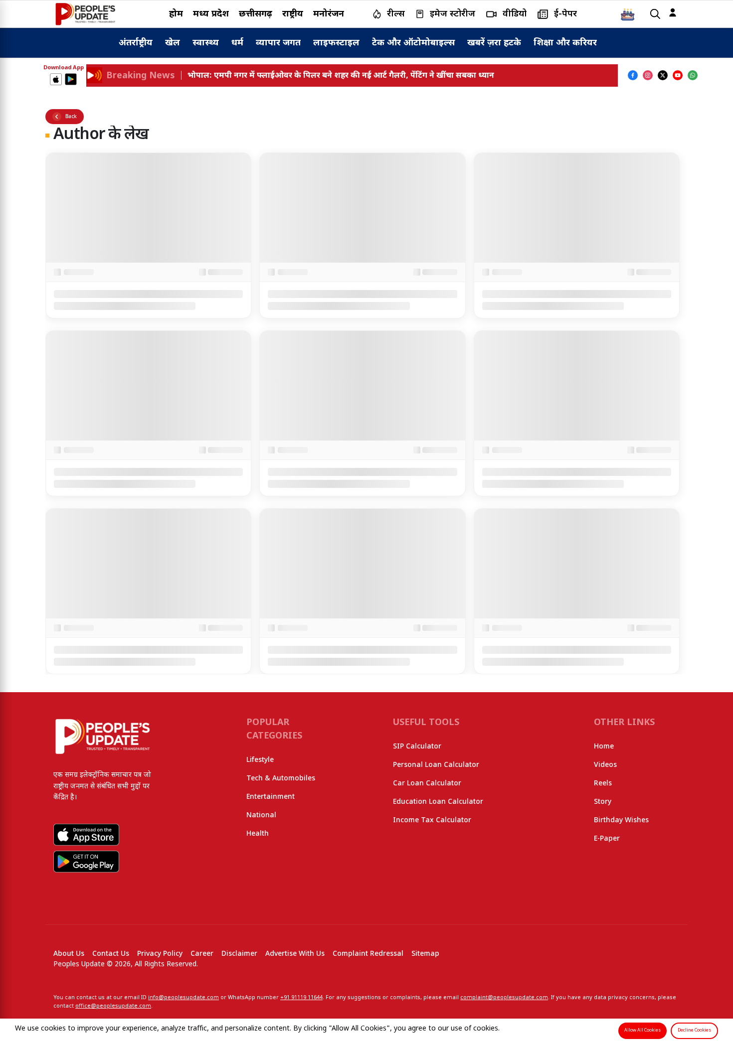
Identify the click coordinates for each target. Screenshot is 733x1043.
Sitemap (425, 954)
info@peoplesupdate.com (183, 997)
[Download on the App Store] (56, 79)
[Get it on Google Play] (71, 79)
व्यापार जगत (278, 43)
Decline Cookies (694, 1031)
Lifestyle (260, 760)
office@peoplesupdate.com (113, 1006)
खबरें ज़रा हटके (494, 43)
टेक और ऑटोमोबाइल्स (413, 43)
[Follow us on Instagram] (648, 75)
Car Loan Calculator (427, 783)
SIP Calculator (417, 746)
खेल (172, 43)
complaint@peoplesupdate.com (504, 997)
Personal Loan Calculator (436, 765)
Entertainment (270, 797)
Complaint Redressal (368, 954)
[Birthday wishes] (627, 13)
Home (604, 746)
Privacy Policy (160, 954)
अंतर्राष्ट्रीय (136, 43)
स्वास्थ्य (205, 43)
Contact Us (110, 954)
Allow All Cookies (642, 1031)
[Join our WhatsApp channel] (693, 75)
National (261, 815)
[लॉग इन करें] (673, 12)
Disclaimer (239, 954)
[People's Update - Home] (85, 13)
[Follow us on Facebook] (633, 75)
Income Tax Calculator (432, 820)
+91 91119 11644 (301, 997)
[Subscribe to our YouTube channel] (678, 75)
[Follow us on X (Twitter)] (663, 75)
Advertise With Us (295, 954)
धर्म (237, 43)
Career (201, 954)
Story (602, 802)
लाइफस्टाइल (336, 43)
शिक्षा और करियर (565, 43)
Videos (605, 765)
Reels (603, 783)
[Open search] (655, 14)
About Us (68, 954)
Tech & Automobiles (280, 778)
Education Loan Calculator (438, 802)
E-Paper (607, 839)
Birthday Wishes (621, 820)
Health (257, 834)
